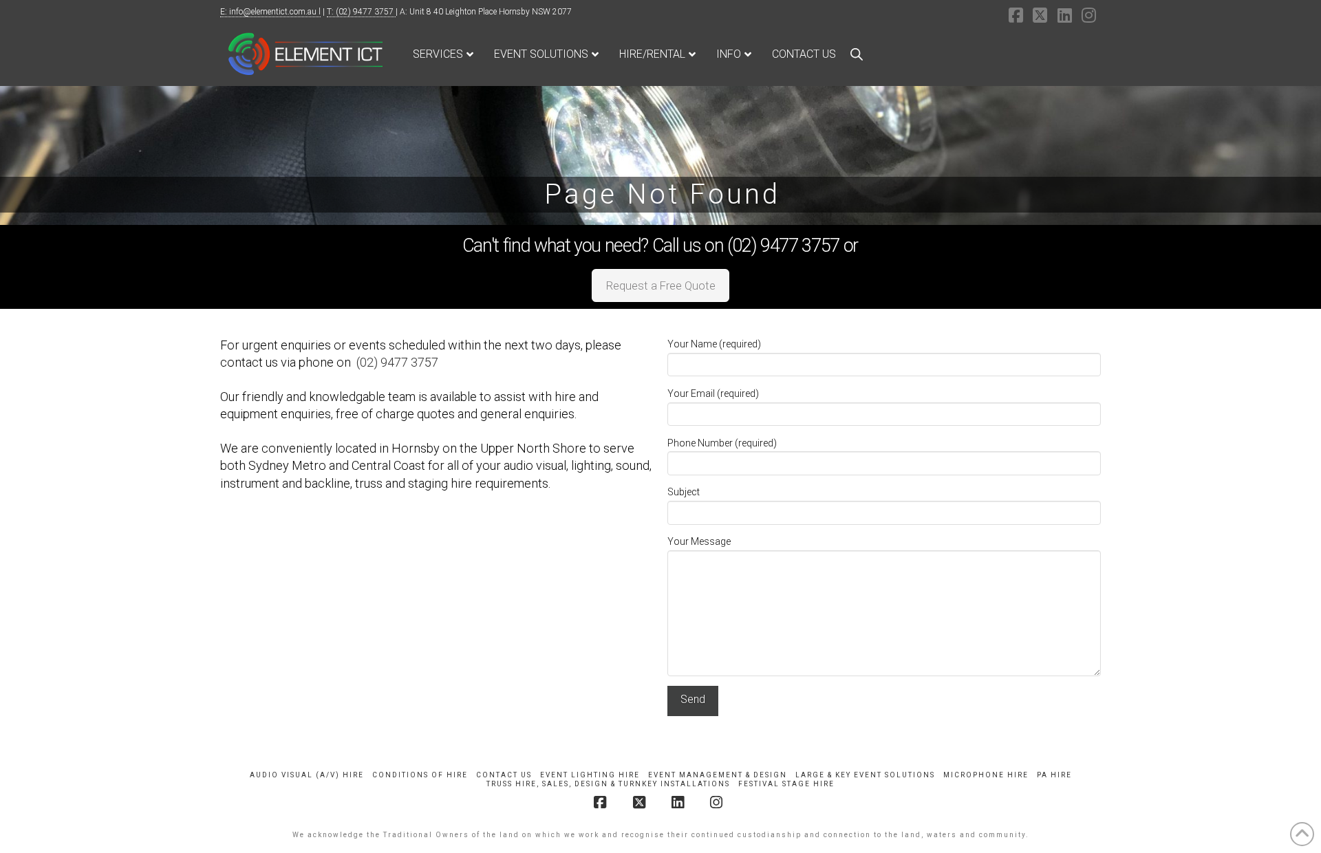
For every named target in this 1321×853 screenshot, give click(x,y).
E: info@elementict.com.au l (270, 12)
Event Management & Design (717, 775)
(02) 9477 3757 (397, 362)
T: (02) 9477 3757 (361, 12)
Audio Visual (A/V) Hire (307, 775)
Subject (683, 491)
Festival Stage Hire (786, 784)
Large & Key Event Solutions (865, 775)
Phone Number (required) (722, 443)
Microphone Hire (986, 775)
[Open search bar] (856, 54)
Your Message (699, 541)
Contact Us (504, 775)
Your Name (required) (714, 343)
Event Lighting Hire (590, 775)
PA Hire (1054, 775)
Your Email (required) (713, 393)
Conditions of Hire (420, 775)
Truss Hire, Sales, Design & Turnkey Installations (608, 784)
